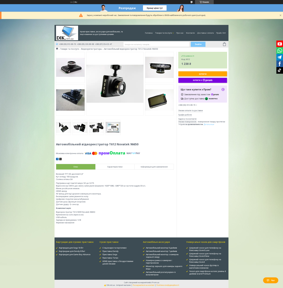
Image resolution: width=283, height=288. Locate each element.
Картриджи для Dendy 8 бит (72, 251)
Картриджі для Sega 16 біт (71, 247)
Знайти (198, 44)
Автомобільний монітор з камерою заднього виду (162, 255)
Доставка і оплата (205, 33)
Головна (149, 33)
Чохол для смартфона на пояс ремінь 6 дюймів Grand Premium (207, 272)
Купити (203, 74)
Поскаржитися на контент (143, 285)
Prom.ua (155, 282)
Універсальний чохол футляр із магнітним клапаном (204, 266)
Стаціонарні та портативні (114, 247)
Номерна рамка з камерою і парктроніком (159, 261)
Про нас (180, 33)
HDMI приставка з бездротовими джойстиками (117, 262)
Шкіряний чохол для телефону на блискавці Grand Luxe (205, 249)
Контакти (190, 33)
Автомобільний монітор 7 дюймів (161, 251)
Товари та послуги (163, 33)
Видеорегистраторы (91, 49)
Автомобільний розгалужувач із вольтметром (161, 273)
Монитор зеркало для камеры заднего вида (164, 267)
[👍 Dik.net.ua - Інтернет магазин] (67, 32)
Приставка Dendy (110, 251)
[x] (60, 159)
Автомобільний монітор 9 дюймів (161, 247)
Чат (273, 280)
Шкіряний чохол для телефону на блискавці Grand (205, 260)
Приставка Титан (110, 257)
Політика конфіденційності (167, 285)
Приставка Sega (109, 254)
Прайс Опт (221, 33)
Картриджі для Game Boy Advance (75, 254)
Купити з (197, 80)
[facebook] (57, 159)
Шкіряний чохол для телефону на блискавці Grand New (205, 254)
